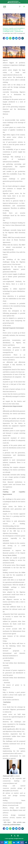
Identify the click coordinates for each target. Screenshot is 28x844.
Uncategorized (21, 33)
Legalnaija (7, 33)
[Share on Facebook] (4, 38)
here (18, 824)
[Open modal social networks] (22, 38)
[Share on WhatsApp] (10, 38)
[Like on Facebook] (19, 38)
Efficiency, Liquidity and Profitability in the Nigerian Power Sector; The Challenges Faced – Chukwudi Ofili (14, 29)
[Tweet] (7, 38)
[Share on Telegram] (16, 38)
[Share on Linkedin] (13, 38)
